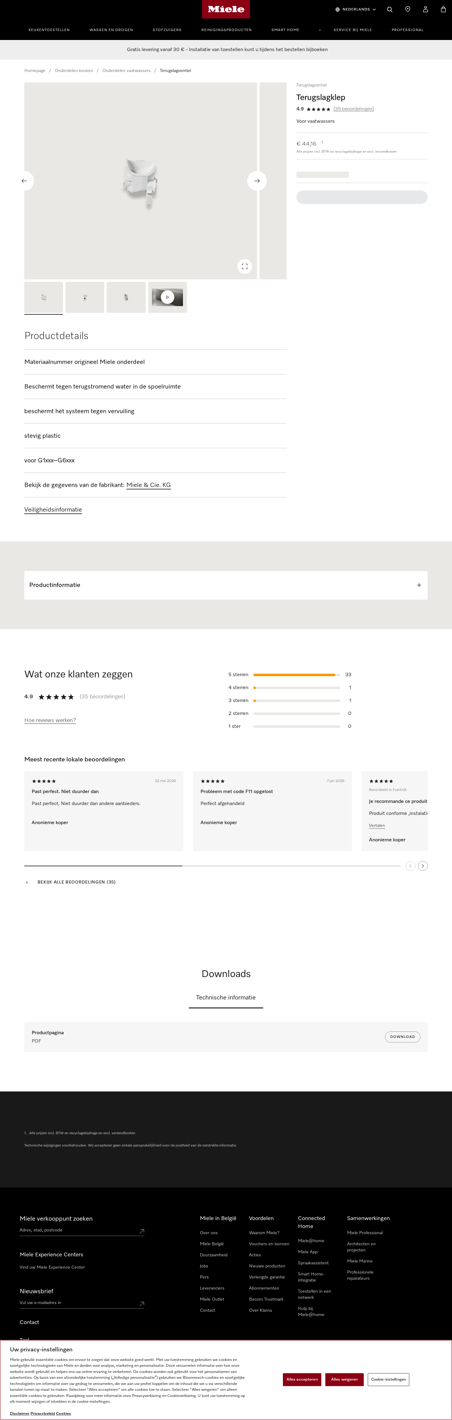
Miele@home (311, 1241)
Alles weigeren (344, 1380)
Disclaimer (20, 1414)
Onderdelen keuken (74, 71)
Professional (408, 30)
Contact (207, 1310)
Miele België (212, 1244)
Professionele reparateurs (360, 1275)
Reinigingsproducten (226, 30)
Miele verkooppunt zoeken (56, 1219)
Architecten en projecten (361, 1247)
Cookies (63, 1414)
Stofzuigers (167, 30)
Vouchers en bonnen (269, 1244)
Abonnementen (264, 1288)
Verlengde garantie (267, 1277)
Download (402, 1037)
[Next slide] (257, 181)
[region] (155, 180)
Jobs (204, 1266)
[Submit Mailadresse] (141, 1304)
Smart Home (285, 30)
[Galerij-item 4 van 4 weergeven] (167, 298)
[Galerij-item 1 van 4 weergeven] (43, 298)
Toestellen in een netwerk (314, 1294)
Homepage (35, 71)
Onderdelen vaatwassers (126, 71)
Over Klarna (260, 1310)
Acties (255, 1255)
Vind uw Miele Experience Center (52, 1267)
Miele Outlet (212, 1299)
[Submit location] (141, 1231)
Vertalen (377, 826)
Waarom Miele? (264, 1233)
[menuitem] (53, 29)
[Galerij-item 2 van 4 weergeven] (84, 298)
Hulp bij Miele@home (311, 1311)
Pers (204, 1277)
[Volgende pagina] (423, 866)
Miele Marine (360, 1261)
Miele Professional (365, 1233)
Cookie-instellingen (388, 1380)
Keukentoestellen (49, 30)
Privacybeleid (42, 1414)
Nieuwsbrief (36, 1291)
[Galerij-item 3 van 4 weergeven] (126, 298)
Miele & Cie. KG (148, 485)
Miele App (308, 1252)
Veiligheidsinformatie (53, 510)
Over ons (209, 1233)
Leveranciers (212, 1288)
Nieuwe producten (267, 1266)
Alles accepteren (302, 1380)
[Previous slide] (24, 181)
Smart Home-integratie (311, 1277)
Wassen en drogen (111, 30)
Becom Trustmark (266, 1299)
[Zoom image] (244, 266)
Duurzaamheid (214, 1255)
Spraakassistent (313, 1263)
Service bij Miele (353, 30)
